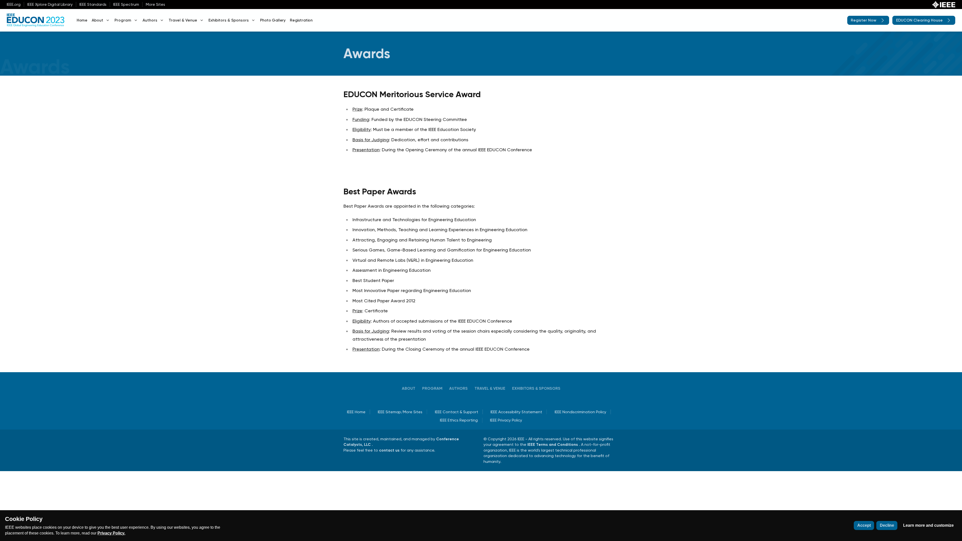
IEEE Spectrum (126, 4)
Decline (887, 525)
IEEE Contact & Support (456, 412)
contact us (390, 450)
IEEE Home (356, 412)
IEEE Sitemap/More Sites (400, 412)
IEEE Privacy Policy (506, 420)
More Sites (155, 4)
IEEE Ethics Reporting (459, 420)
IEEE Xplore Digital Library (50, 4)
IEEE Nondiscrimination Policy (580, 412)
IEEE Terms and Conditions (553, 444)
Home (82, 20)
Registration (301, 20)
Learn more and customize (928, 525)
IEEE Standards (92, 4)
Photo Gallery (272, 20)
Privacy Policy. (111, 533)
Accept (864, 525)
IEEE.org (14, 4)
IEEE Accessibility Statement (516, 412)
